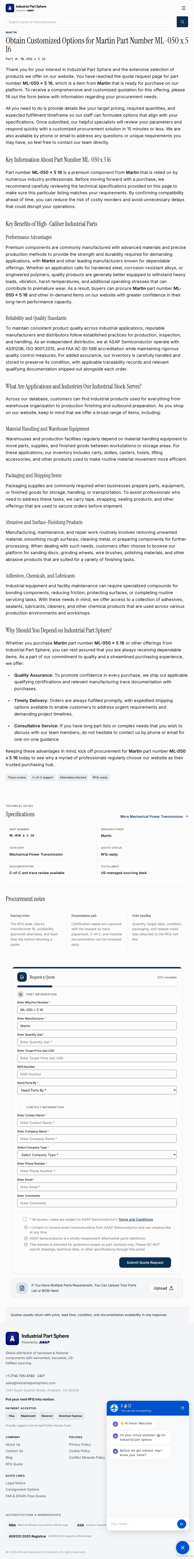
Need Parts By (27, 1083)
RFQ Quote (14, 1464)
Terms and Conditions (136, 1219)
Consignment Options (22, 1489)
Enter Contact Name (31, 1115)
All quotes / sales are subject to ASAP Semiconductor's (91, 1219)
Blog (9, 1457)
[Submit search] (182, 21)
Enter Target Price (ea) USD (35, 1050)
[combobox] (91, 21)
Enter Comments (28, 1195)
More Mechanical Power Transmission (151, 816)
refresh (182, 1408)
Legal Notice (15, 1483)
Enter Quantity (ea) (30, 1034)
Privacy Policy (80, 1444)
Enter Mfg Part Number (33, 1002)
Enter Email (25, 1179)
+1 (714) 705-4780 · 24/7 (25, 1376)
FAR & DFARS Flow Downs (26, 1496)
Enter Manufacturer (31, 1018)
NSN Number (26, 1067)
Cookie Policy (79, 1451)
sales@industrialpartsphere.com (30, 1383)
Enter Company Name (33, 1131)
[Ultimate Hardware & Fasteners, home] (26, 8)
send (182, 1524)
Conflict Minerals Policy (87, 1457)
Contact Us (14, 1451)
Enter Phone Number (32, 1163)
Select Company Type (33, 1147)
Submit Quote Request (145, 1262)
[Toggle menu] (183, 8)
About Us (13, 1444)
